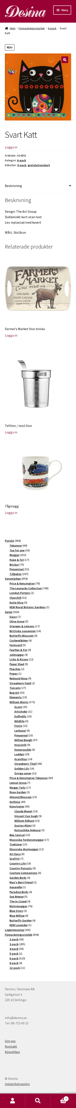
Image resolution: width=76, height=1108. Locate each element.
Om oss (10, 1041)
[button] (64, 59)
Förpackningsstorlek (32, 28)
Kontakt (11, 1046)
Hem (12, 28)
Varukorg (59, 1097)
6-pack (52, 28)
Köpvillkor (12, 1052)
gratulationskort (39, 165)
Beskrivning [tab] (13, 186)
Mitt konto (12, 1101)
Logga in (11, 147)
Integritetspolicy (17, 1084)
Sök (38, 1101)
